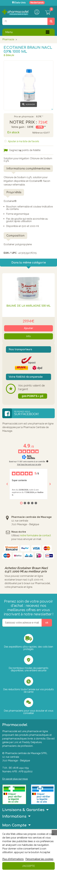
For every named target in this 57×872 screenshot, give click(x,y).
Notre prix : (23, 122)
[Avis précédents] (7, 484)
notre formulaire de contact (35, 535)
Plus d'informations (13, 859)
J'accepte (28, 866)
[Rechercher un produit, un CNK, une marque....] (51, 21)
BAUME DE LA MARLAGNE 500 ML (28, 305)
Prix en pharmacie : (24, 117)
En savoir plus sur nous (15, 778)
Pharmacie (8, 39)
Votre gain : (18, 127)
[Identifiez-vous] (36, 12)
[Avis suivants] (50, 484)
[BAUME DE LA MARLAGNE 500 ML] (28, 287)
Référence (37, 133)
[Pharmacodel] (15, 12)
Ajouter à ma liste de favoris (23, 141)
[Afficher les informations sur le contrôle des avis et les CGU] (47, 461)
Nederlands (37, 2)
